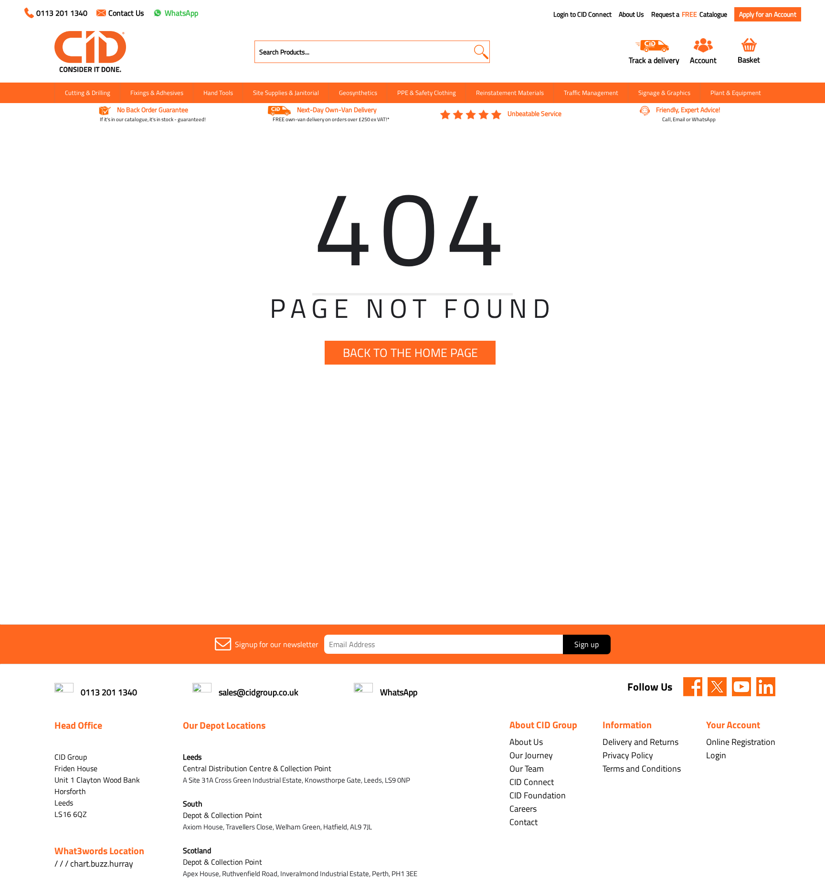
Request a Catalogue (689, 14)
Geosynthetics (358, 92)
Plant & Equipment (735, 92)
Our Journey (531, 755)
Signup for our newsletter (276, 644)
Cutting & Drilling (87, 92)
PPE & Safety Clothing (426, 92)
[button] (481, 52)
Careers (523, 808)
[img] (692, 686)
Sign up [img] (586, 644)
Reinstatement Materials (510, 92)
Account (703, 59)
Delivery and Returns (640, 741)
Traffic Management (591, 92)
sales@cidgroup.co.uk (258, 692)
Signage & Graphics (664, 92)
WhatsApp (181, 13)
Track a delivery (654, 59)
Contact (523, 822)
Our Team (526, 768)
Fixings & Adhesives (156, 92)
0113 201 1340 (61, 13)
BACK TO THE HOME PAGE (410, 353)
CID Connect (531, 781)
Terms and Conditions (642, 768)
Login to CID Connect (582, 14)
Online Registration (740, 741)
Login (716, 755)
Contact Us (126, 13)
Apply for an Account (767, 14)
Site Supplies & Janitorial (286, 92)
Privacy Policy (628, 755)
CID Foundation (537, 795)
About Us (631, 14)
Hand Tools (218, 92)
